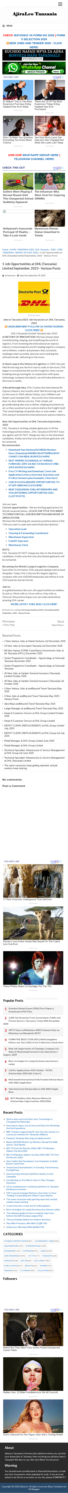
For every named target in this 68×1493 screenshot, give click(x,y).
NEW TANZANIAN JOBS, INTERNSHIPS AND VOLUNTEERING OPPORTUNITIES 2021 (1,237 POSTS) (33, 493)
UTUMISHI (24, 1270)
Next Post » (58, 625)
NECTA (24, 1261)
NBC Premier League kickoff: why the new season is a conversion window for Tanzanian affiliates (32, 1133)
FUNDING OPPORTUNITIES (16, 1241)
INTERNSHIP (9, 1251)
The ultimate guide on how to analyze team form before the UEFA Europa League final (30, 1214)
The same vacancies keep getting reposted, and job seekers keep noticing (31, 1200)
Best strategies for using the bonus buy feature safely (33, 1062)
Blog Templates (56, 1486)
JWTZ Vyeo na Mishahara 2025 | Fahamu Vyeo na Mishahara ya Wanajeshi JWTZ (34, 1032)
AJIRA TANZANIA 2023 (22, 249)
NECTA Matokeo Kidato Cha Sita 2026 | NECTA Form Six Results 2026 (32, 1156)
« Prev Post (8, 625)
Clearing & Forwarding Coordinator (28, 533)
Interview (28, 1251)
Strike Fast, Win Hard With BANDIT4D (25, 1227)
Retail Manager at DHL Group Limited (23, 745)
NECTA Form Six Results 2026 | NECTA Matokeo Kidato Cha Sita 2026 (30, 1149)
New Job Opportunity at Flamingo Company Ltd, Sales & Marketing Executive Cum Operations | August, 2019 (31, 1051)
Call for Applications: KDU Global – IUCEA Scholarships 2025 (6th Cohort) (30, 1072)
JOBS (53, 249)
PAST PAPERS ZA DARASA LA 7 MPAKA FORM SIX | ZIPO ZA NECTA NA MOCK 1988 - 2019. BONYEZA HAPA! (34, 464)
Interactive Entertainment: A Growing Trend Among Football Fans (32, 1168)
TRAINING (8, 1270)
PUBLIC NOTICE (11, 1266)
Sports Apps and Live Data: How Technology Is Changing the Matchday (29, 1120)
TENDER (43, 1266)
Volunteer (43, 1270)
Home (5, 249)
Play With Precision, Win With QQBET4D (26, 1223)
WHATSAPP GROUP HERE (40, 155)
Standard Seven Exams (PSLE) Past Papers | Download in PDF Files (31, 1010)
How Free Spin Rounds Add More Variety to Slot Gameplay (30, 1175)
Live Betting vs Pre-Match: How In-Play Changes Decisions (30, 1181)
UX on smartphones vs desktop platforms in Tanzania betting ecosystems (32, 1188)
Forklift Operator (18, 540)
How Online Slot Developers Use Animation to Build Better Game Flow (31, 1162)
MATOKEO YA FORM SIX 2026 (34, 35)
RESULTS (28, 1266)
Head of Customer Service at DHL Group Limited (29, 721)
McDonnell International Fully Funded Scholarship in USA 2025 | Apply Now (36, 1081)
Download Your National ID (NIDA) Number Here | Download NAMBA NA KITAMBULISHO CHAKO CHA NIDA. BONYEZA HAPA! (34, 453)
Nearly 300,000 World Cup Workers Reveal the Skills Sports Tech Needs (32, 1143)
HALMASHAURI (10, 1246)
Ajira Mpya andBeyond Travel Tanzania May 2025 (29, 703)
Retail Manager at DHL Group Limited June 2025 (29, 740)
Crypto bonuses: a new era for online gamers (28, 1205)
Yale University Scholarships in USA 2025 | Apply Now (33, 1090)
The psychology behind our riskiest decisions (28, 1219)
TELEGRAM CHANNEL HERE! (34, 159)
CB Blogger (33, 1489)
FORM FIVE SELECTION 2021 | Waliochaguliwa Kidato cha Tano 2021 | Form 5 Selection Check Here (36, 1041)
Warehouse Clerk (18, 545)
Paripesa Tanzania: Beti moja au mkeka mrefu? (28, 1138)
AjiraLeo (24, 1486)
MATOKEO (8, 1261)
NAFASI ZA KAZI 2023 (26, 252)
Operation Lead (17, 529)
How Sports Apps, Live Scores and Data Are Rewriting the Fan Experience (32, 1126)
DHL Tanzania (42, 249)
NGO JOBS (38, 1261)
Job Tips (31, 1256)
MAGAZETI (47, 1256)
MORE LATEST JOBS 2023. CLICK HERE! (34, 604)
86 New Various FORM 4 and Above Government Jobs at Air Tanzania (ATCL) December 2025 (34, 652)
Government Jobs (44, 1241)
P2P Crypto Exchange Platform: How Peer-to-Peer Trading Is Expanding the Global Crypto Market (31, 1194)
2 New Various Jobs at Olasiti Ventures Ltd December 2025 (34, 641)
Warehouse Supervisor (21, 537)
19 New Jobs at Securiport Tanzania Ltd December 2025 (33, 645)
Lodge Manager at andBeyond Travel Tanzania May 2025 (33, 708)
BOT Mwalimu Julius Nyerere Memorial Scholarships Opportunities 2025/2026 (30, 1100)
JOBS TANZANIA (11, 1256)
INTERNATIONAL (33, 1246)
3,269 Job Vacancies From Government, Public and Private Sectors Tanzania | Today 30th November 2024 (32, 1020)
